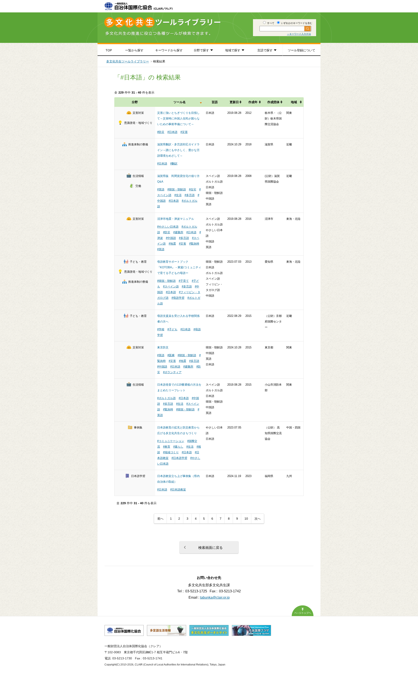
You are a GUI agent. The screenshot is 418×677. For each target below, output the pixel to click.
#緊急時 (194, 243)
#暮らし (178, 446)
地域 (294, 102)
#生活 (178, 195)
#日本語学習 (179, 458)
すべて (270, 23)
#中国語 (171, 238)
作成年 (253, 102)
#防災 (160, 132)
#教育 (166, 446)
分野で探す (201, 50)
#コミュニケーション (170, 441)
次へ (258, 518)
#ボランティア (172, 372)
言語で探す (265, 50)
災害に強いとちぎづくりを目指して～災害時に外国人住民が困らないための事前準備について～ (178, 118)
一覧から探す (134, 50)
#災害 (184, 132)
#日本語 (172, 132)
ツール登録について (301, 50)
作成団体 (273, 102)
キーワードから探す (169, 50)
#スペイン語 (171, 286)
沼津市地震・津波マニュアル (175, 218)
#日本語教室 (178, 489)
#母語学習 (178, 297)
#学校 (160, 329)
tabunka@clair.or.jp (215, 597)
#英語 (160, 189)
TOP (109, 50)
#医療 (171, 355)
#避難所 (178, 232)
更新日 (234, 102)
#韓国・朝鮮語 (176, 189)
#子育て (184, 280)
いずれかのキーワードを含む (296, 23)
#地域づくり (171, 452)
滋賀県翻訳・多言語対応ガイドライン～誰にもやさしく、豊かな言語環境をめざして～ (178, 150)
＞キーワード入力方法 (299, 34)
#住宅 (192, 189)
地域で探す (232, 50)
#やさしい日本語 (168, 226)
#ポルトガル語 (166, 398)
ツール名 (180, 102)
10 (246, 518)
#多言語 (190, 195)
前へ (160, 518)
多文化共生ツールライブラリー (127, 61)
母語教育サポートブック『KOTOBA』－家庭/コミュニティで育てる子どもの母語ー (179, 267)
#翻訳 (173, 163)
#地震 (172, 243)
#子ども (172, 329)
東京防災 (163, 347)
